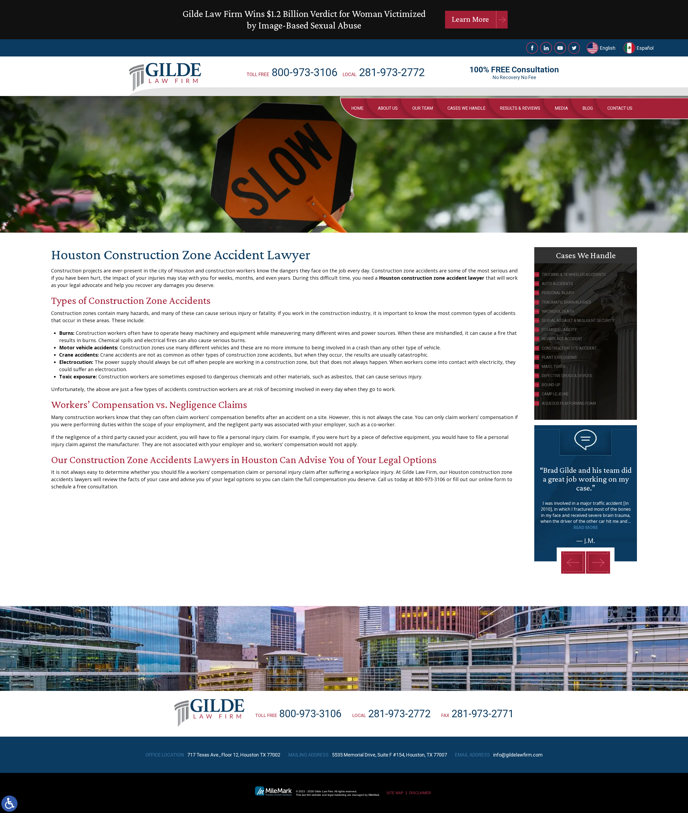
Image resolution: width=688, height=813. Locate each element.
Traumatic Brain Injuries (566, 302)
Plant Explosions (559, 357)
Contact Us (619, 108)
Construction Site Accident (569, 348)
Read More (586, 527)
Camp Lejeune (555, 394)
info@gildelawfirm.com (518, 755)
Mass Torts (553, 366)
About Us (388, 108)
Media (561, 108)
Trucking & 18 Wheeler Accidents (574, 274)
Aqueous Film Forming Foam (569, 403)
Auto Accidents (557, 284)
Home (357, 108)
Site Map (394, 793)
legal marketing (337, 794)
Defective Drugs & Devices (567, 376)
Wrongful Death (558, 311)
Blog (587, 108)
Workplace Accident (562, 339)
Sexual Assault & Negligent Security (578, 320)
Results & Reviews (520, 108)
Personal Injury (558, 293)
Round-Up (551, 385)
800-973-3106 (304, 72)
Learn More (470, 19)
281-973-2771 (483, 714)
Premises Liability (559, 330)
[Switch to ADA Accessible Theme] (9, 804)
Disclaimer (420, 793)
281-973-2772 (392, 72)
